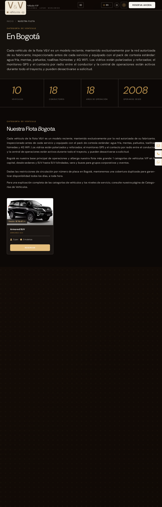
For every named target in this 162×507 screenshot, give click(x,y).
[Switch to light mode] (116, 5)
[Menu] (81, 5)
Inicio (10, 21)
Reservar (30, 248)
